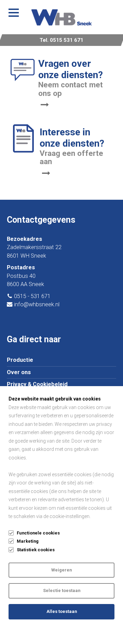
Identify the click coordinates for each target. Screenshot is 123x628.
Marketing (28, 541)
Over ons (19, 372)
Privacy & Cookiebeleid (37, 384)
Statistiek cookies (36, 549)
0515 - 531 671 (32, 296)
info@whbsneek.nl (36, 304)
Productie (20, 360)
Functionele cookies (38, 532)
